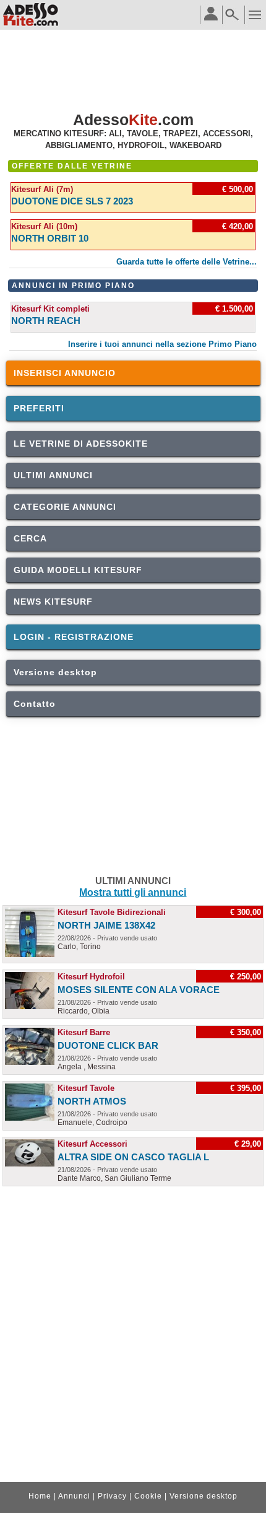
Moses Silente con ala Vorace (139, 989)
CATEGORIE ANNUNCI (65, 507)
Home (39, 1496)
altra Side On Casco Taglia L (133, 1157)
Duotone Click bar (108, 1045)
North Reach (45, 320)
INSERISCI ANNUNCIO (65, 373)
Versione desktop (55, 672)
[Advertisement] (133, 72)
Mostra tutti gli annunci (132, 892)
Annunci (74, 1496)
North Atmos (92, 1101)
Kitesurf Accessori (92, 1144)
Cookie (148, 1496)
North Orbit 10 (49, 238)
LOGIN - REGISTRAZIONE (74, 637)
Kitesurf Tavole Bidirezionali (112, 912)
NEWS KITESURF (53, 601)
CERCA (30, 538)
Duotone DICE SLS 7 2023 (72, 201)
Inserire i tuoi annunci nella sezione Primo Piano (162, 344)
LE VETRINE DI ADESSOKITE (81, 444)
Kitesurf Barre (84, 1032)
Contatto (35, 704)
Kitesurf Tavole (86, 1088)
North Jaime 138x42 (106, 925)
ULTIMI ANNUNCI (53, 475)
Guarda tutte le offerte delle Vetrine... (186, 261)
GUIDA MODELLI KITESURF (78, 570)
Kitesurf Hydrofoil (91, 976)
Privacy (112, 1496)
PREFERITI (39, 408)
